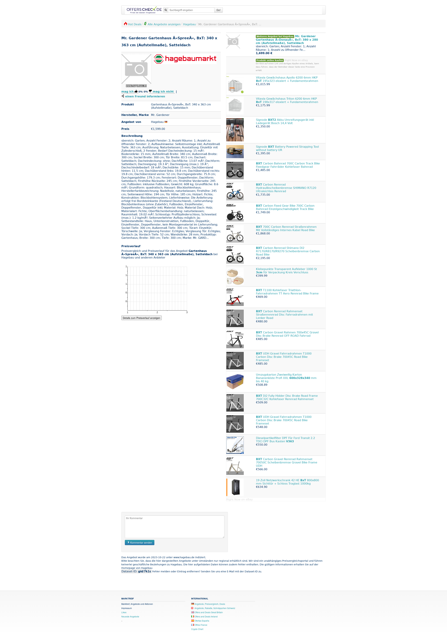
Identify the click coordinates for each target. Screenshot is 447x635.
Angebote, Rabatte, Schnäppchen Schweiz (214, 608)
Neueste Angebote (130, 616)
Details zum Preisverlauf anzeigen (141, 318)
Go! (219, 10)
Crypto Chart (197, 628)
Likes (123, 612)
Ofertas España (201, 620)
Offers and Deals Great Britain (208, 612)
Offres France (200, 624)
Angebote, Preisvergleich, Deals (209, 603)
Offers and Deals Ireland (206, 616)
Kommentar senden (141, 542)
